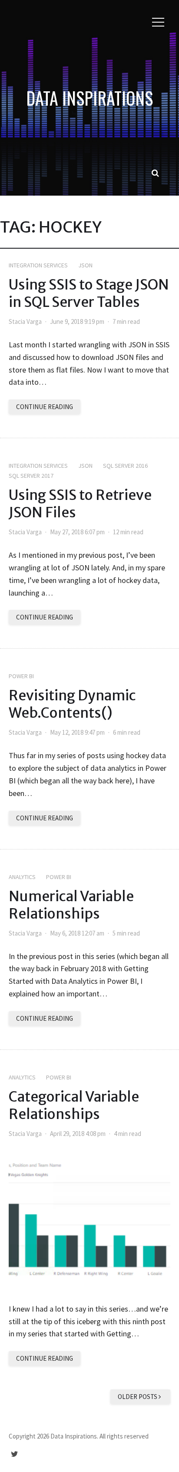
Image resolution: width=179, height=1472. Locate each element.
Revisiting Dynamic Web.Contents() (72, 704)
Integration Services (38, 265)
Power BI (21, 676)
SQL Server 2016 (125, 466)
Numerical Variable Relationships (71, 905)
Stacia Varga (25, 321)
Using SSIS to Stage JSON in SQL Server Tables (89, 293)
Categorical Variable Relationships (74, 1105)
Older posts (138, 1396)
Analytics (22, 877)
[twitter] (14, 1454)
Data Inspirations (89, 98)
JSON (85, 265)
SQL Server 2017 (31, 476)
